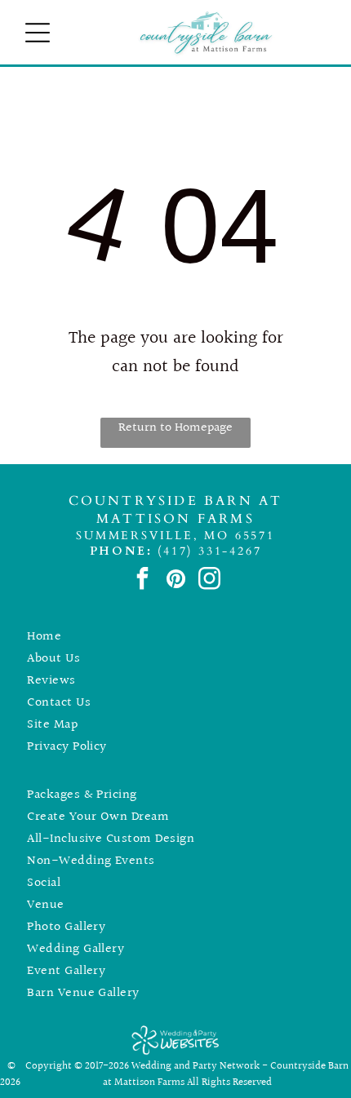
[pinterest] (176, 581)
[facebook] (142, 581)
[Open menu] (37, 32)
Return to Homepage (175, 428)
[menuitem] (175, 637)
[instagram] (209, 581)
